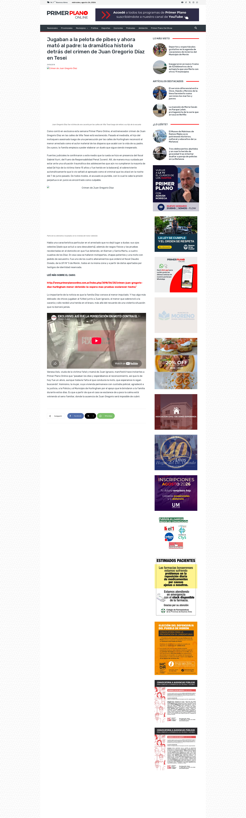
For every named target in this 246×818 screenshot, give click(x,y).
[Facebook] (186, 2)
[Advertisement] (176, 794)
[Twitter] (190, 2)
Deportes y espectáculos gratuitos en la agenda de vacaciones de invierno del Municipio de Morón (183, 51)
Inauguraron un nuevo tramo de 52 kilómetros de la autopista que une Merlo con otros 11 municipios (184, 68)
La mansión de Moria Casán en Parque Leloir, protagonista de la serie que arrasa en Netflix (184, 111)
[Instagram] (193, 2)
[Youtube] (182, 2)
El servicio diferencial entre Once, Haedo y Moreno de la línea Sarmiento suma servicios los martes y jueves (183, 93)
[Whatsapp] (197, 2)
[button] (195, 28)
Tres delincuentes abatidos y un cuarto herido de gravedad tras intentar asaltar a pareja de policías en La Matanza (183, 154)
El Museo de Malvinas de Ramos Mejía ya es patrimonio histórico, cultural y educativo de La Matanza (182, 136)
